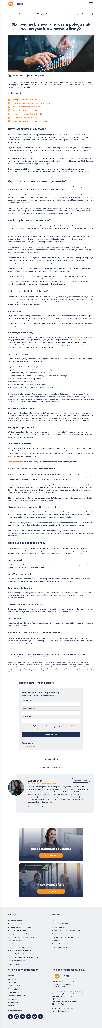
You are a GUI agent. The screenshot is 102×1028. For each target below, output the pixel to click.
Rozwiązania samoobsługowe (20, 934)
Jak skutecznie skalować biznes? (25, 110)
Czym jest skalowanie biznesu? (24, 100)
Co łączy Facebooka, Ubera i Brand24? (28, 114)
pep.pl (29, 662)
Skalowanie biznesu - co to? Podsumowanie (30, 121)
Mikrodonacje (13, 964)
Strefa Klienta (13, 992)
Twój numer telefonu (29, 709)
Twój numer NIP (27, 717)
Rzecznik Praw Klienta (60, 944)
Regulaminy (13, 1002)
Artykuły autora (81, 780)
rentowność (26, 203)
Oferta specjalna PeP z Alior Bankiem (23, 957)
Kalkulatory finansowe (61, 934)
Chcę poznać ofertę (51, 891)
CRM (12, 379)
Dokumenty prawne (60, 947)
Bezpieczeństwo (58, 927)
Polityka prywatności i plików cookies (66, 930)
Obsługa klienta (79, 340)
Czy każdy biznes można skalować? (26, 107)
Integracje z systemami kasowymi (21, 937)
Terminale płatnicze (16, 921)
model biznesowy (70, 281)
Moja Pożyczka (14, 944)
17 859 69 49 (28, 746)
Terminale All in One (16, 924)
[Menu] (91, 4)
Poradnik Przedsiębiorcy (33, 14)
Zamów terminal (51, 734)
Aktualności (12, 989)
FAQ (53, 921)
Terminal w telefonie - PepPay (20, 927)
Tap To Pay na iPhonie (17, 930)
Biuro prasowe (14, 986)
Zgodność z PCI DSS (60, 924)
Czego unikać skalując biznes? (24, 118)
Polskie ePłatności (14, 14)
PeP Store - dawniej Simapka (19, 950)
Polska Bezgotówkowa (17, 961)
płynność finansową (16, 153)
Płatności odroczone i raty (18, 947)
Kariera (11, 976)
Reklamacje (57, 941)
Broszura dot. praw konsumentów (65, 937)
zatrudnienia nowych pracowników (48, 195)
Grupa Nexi (12, 982)
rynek (72, 260)
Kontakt (11, 1006)
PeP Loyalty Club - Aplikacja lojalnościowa (25, 954)
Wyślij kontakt (51, 855)
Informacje (12, 999)
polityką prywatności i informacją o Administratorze (48, 727)
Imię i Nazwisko (27, 700)
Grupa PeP (12, 979)
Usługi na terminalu (16, 941)
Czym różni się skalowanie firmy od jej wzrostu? (31, 103)
